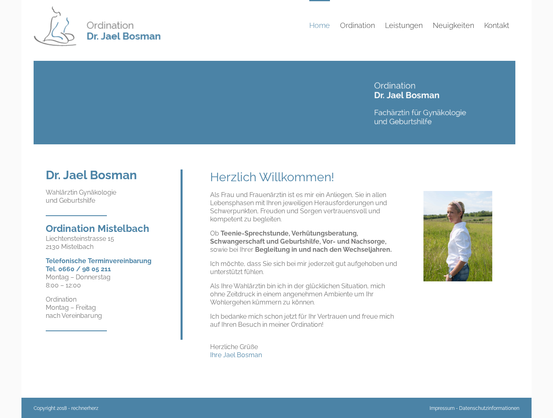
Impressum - (444, 408)
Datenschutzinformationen (489, 408)
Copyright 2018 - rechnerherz (66, 408)
